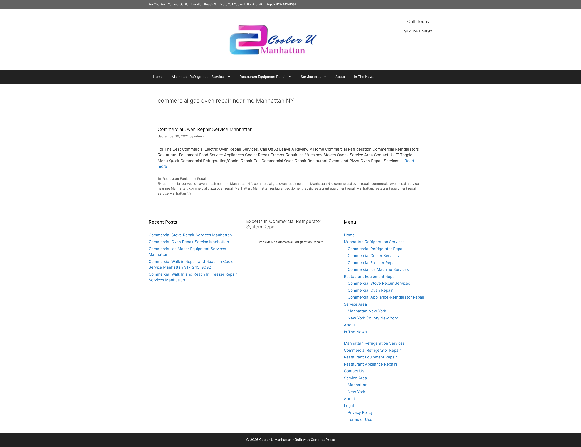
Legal (349, 405)
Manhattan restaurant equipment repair (282, 188)
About (340, 76)
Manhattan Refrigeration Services (199, 76)
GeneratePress (323, 439)
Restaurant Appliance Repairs (371, 364)
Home (158, 76)
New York (356, 392)
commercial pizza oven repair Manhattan (220, 188)
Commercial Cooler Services (373, 255)
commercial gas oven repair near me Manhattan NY (293, 183)
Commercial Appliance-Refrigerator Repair (386, 297)
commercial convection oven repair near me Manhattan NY (207, 183)
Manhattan (357, 385)
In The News (364, 76)
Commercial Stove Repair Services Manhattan (190, 235)
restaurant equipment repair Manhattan (343, 188)
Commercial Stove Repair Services (379, 283)
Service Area (311, 76)
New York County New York (373, 318)
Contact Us (354, 371)
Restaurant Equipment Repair (263, 76)
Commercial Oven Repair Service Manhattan (205, 129)
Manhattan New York (367, 311)
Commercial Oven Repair (370, 290)
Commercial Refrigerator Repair (376, 249)
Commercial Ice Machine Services (378, 269)
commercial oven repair (351, 183)
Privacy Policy (360, 412)
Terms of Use (360, 419)
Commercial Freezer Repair (372, 262)
